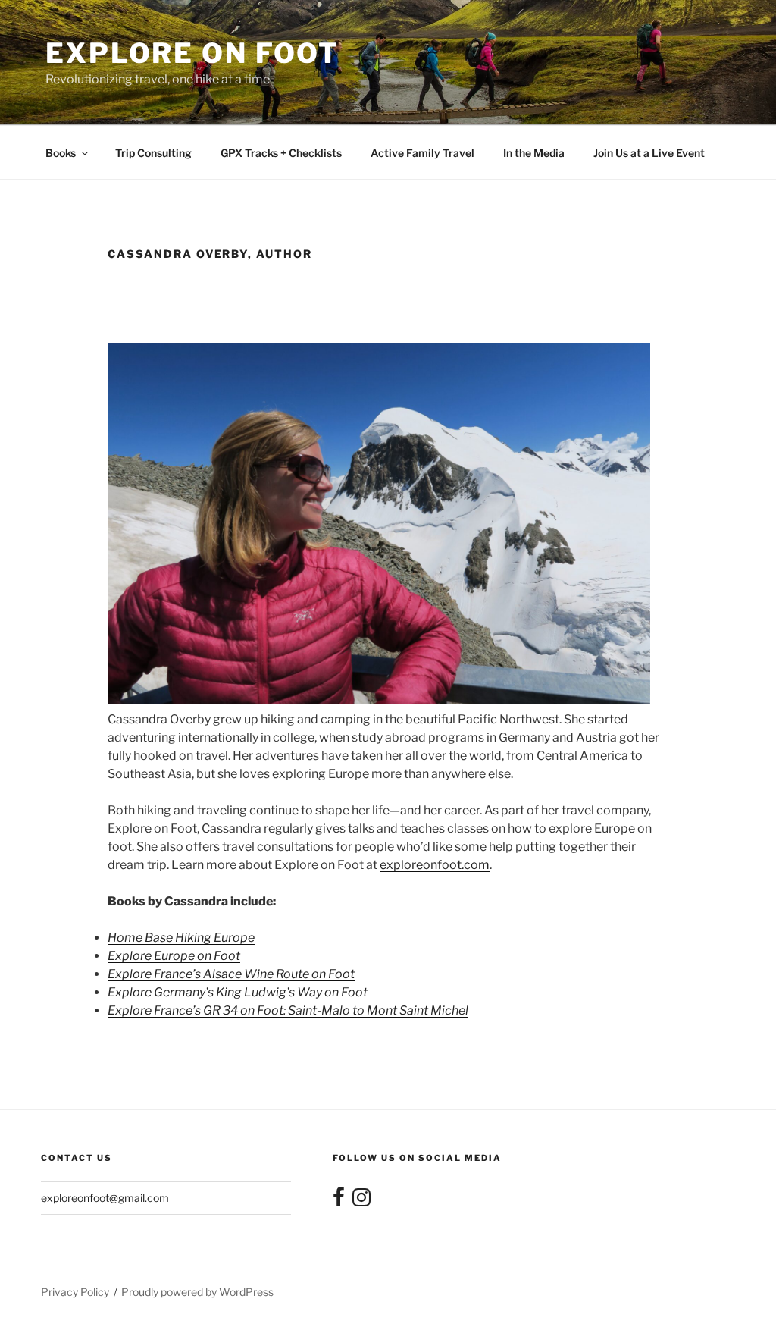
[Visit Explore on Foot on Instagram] (361, 1200)
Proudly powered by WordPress (197, 1291)
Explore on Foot (192, 53)
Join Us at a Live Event (649, 152)
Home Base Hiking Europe (181, 937)
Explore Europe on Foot (174, 956)
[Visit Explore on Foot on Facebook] (339, 1200)
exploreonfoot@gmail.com (105, 1197)
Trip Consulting (153, 152)
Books (60, 152)
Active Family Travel (422, 152)
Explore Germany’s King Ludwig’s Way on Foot (238, 992)
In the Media (534, 152)
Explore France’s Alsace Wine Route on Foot (231, 974)
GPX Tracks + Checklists (281, 152)
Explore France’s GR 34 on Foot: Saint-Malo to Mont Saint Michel (288, 1010)
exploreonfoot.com (435, 865)
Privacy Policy (75, 1291)
